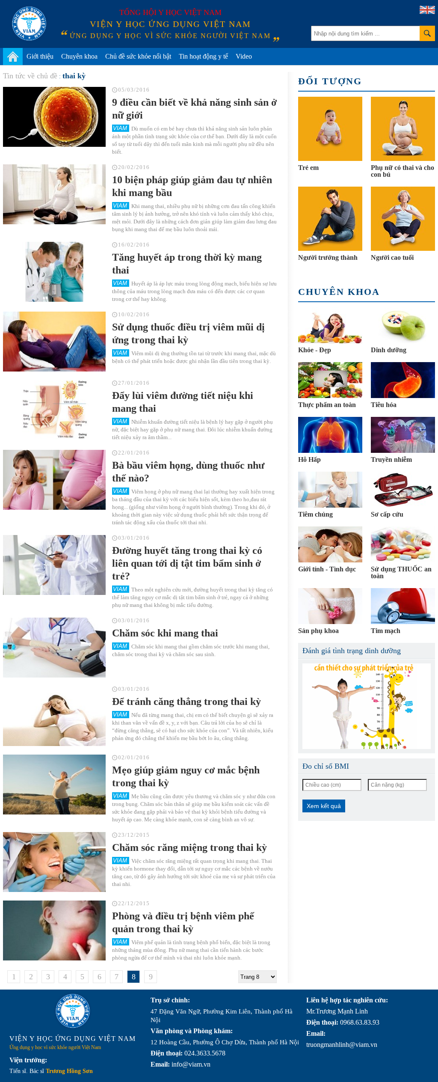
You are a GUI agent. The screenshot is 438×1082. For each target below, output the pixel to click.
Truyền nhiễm (391, 459)
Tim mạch (385, 630)
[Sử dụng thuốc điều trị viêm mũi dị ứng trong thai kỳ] (54, 342)
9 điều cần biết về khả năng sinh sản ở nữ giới (194, 109)
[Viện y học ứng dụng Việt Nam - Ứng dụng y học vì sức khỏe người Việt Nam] (29, 23)
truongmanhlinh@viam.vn (341, 1044)
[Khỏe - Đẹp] (330, 325)
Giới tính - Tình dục (327, 569)
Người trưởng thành (328, 257)
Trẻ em (308, 167)
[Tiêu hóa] (403, 380)
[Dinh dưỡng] (403, 325)
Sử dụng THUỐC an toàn (401, 572)
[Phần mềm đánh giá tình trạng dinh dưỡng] (366, 706)
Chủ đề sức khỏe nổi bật (138, 56)
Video (244, 56)
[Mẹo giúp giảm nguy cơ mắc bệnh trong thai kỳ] (54, 784)
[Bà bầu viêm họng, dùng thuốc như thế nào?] (54, 480)
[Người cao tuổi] (403, 219)
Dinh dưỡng (388, 350)
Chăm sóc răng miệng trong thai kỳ (189, 847)
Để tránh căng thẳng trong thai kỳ (186, 701)
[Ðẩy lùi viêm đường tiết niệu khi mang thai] (54, 410)
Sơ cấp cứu (387, 514)
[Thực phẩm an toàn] (330, 380)
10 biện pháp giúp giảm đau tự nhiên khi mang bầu (192, 186)
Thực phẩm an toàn (327, 404)
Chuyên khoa (79, 56)
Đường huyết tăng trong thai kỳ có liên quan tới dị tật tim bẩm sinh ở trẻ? (187, 563)
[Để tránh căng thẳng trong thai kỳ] (54, 716)
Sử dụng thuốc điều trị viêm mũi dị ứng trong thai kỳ (188, 333)
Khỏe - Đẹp (314, 350)
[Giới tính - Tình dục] (330, 544)
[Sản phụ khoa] (330, 606)
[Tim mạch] (403, 606)
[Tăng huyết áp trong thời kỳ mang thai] (54, 272)
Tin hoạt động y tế (203, 56)
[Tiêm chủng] (330, 490)
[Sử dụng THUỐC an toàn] (403, 544)
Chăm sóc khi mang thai (165, 633)
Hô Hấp (309, 459)
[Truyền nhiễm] (403, 435)
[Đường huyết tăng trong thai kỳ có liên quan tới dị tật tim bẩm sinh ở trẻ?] (54, 565)
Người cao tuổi (392, 257)
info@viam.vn (191, 1064)
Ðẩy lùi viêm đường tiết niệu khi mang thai (182, 402)
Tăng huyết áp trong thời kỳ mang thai (187, 264)
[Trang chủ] (13, 56)
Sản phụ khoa (318, 630)
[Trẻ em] (330, 129)
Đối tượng (330, 81)
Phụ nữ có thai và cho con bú (402, 171)
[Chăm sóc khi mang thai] (54, 648)
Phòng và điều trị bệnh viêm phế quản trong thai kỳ (183, 922)
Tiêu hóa (384, 404)
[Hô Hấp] (330, 435)
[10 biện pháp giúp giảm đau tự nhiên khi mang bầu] (54, 194)
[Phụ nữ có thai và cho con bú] (403, 129)
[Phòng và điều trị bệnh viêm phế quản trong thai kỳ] (54, 930)
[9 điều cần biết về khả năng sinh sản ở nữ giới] (54, 117)
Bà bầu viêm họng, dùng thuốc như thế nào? (188, 472)
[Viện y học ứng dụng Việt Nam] (72, 1011)
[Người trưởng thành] (330, 219)
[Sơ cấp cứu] (403, 490)
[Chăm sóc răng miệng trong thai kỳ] (54, 862)
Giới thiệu (40, 56)
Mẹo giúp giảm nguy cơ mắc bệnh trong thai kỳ (186, 776)
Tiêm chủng (315, 514)
